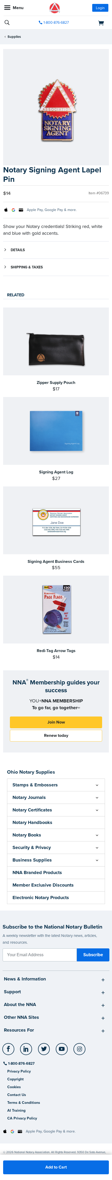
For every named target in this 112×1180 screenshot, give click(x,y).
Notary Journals (29, 797)
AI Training (16, 1110)
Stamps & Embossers (35, 785)
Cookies (14, 1087)
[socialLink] (9, 1051)
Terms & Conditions (23, 1102)
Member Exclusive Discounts (43, 885)
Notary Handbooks (32, 822)
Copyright (15, 1079)
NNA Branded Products (37, 872)
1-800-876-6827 (56, 22)
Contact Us (16, 1095)
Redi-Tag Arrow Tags (56, 650)
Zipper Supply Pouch (56, 382)
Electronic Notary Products (41, 897)
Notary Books (27, 835)
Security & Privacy (32, 847)
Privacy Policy (19, 1071)
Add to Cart (56, 1167)
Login (100, 8)
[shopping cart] (92, 23)
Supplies (14, 37)
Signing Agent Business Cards (56, 561)
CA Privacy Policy (22, 1118)
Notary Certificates (32, 810)
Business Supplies (32, 860)
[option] (56, 107)
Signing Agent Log (56, 472)
